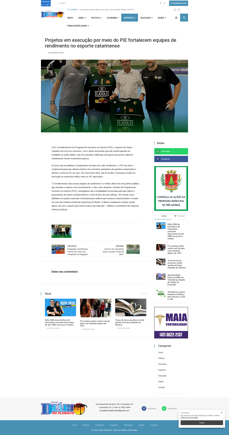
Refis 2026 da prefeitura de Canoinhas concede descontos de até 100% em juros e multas (59, 322)
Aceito (201, 423)
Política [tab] (181, 216)
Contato (161, 387)
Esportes (128, 18)
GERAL (81, 18)
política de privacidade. (189, 417)
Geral (160, 352)
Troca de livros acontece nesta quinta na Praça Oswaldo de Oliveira (129, 322)
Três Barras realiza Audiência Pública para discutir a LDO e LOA (176, 296)
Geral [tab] (164, 216)
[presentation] (175, 9)
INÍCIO (70, 18)
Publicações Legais (77, 25)
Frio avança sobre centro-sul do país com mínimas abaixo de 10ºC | (107, 10)
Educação (146, 18)
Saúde (161, 18)
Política (95, 18)
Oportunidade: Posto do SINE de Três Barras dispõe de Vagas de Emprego (176, 280)
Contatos (62, 3)
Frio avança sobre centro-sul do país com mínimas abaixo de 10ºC (95, 323)
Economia (112, 18)
